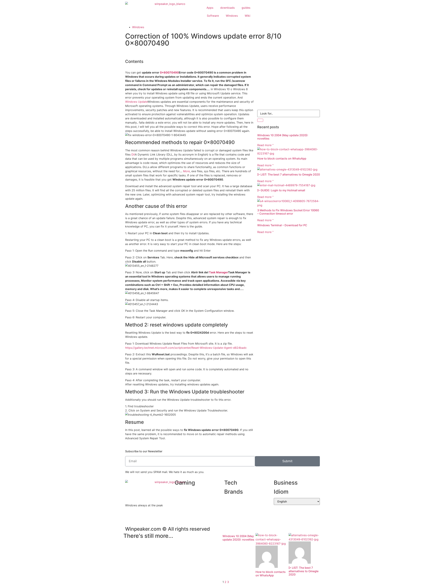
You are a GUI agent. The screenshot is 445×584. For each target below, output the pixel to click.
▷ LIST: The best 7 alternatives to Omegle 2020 (288, 174)
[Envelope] (261, 11)
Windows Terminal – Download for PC (282, 225)
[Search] (260, 120)
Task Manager (218, 272)
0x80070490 (169, 72)
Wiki (247, 15)
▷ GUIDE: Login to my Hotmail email (281, 190)
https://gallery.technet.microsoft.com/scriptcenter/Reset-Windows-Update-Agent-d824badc (186, 347)
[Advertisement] (288, 82)
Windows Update (136, 101)
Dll (133, 154)
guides (246, 7)
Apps (210, 7)
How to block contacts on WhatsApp (281, 158)
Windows (232, 15)
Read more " (265, 145)
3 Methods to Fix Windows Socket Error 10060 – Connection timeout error (288, 212)
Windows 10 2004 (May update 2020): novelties (282, 136)
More (186, 171)
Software (213, 15)
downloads (227, 7)
